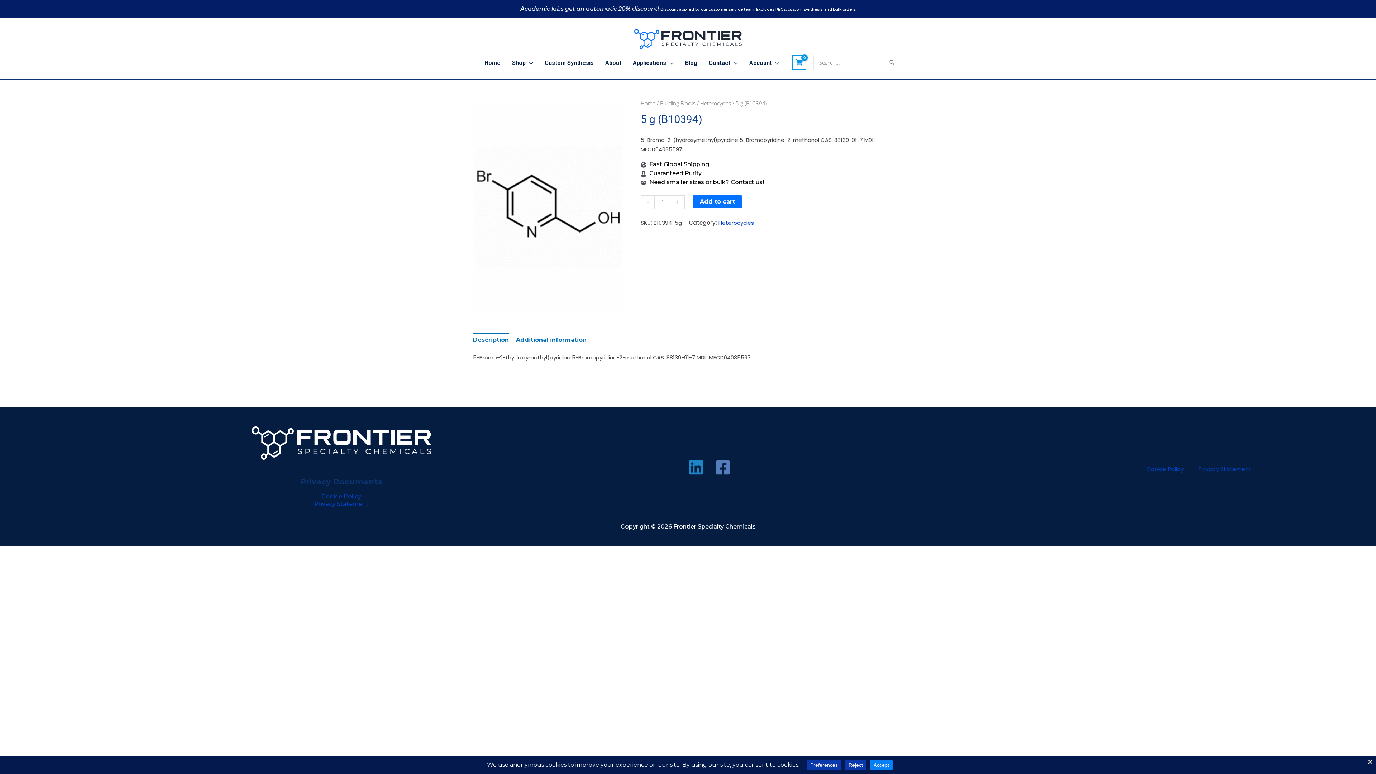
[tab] (491, 340)
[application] (529, 63)
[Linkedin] (696, 467)
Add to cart (717, 201)
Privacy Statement (341, 504)
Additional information (551, 339)
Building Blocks (678, 103)
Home (648, 103)
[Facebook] (723, 467)
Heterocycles (715, 103)
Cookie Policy (341, 496)
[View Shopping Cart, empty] (799, 62)
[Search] (892, 62)
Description (491, 339)
